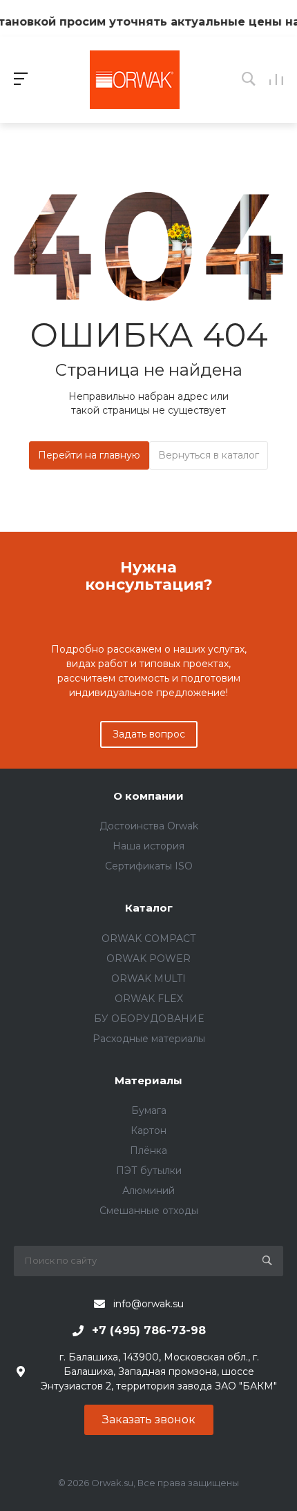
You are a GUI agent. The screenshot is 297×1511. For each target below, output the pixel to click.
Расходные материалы (149, 1038)
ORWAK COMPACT (148, 938)
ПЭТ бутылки (149, 1170)
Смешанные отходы (148, 1210)
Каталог (149, 907)
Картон (148, 1130)
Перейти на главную (89, 455)
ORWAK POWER (148, 958)
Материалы (148, 1080)
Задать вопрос (149, 734)
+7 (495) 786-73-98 (149, 1330)
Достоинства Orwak (148, 826)
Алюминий (148, 1190)
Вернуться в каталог (208, 455)
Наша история (148, 846)
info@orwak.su (148, 1304)
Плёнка (148, 1150)
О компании (148, 795)
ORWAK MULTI (148, 978)
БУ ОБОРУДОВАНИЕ (149, 1018)
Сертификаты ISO (149, 866)
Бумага (148, 1110)
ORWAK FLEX (149, 998)
